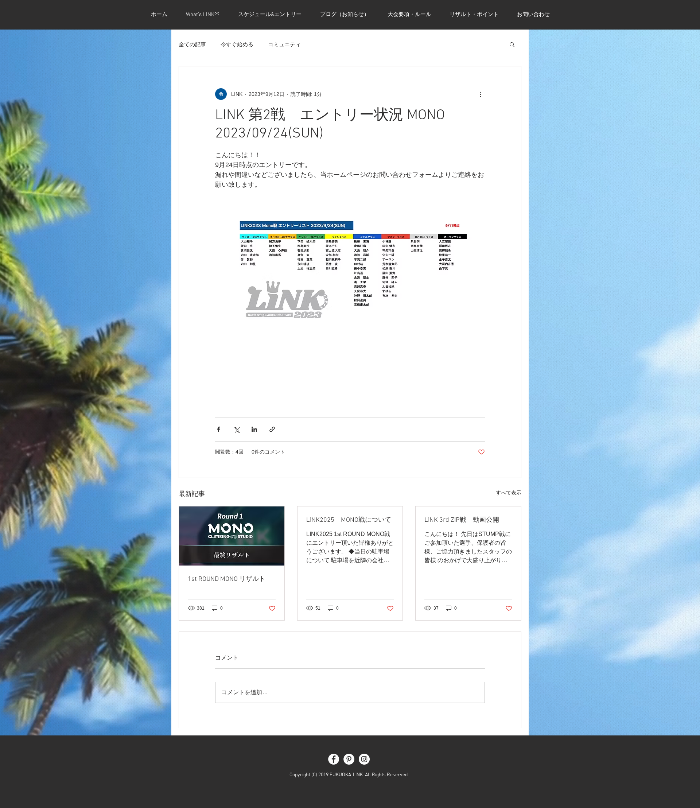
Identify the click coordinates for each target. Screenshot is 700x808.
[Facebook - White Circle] (333, 759)
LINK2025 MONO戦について (348, 520)
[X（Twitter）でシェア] (236, 429)
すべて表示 (508, 493)
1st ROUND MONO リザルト (226, 579)
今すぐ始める (237, 44)
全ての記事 (192, 44)
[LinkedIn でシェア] (254, 429)
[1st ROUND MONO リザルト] (231, 536)
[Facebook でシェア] (218, 429)
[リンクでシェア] (272, 429)
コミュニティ (284, 44)
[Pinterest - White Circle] (348, 759)
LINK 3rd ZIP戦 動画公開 (461, 520)
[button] (512, 44)
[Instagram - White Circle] (364, 759)
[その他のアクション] (480, 94)
